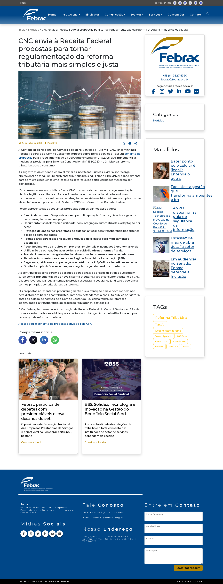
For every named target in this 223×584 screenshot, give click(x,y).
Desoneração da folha (168, 330)
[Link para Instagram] (180, 3)
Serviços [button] (154, 14)
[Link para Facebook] (174, 3)
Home (52, 14)
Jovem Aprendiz (163, 336)
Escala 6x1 (159, 346)
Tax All (160, 324)
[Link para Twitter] (185, 3)
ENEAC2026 (173, 346)
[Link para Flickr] (201, 3)
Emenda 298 (179, 341)
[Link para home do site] (174, 53)
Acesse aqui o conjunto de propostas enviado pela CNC (55, 323)
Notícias (33, 29)
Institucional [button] (70, 14)
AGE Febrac (182, 336)
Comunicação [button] (114, 14)
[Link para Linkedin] (190, 3)
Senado (186, 346)
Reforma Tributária (171, 318)
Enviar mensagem (188, 567)
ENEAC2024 (161, 341)
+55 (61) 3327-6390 (162, 3)
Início (21, 29)
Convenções (176, 14)
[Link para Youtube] (195, 3)
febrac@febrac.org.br (175, 79)
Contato (195, 14)
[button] (135, 143)
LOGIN (23, 3)
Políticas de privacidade (190, 581)
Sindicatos (92, 14)
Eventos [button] (136, 14)
